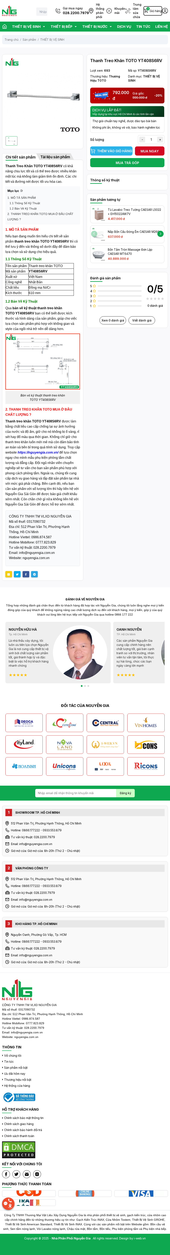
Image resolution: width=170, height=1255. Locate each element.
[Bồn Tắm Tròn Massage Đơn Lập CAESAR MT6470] (98, 254)
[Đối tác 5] (24, 744)
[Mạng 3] (27, 1174)
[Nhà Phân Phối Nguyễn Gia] (18, 1097)
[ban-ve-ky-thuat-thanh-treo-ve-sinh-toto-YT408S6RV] (42, 362)
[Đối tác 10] (64, 766)
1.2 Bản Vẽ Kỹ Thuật (23, 208)
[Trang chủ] (4, 27)
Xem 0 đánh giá (113, 320)
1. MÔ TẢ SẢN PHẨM (21, 197)
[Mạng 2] (16, 1174)
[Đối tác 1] (24, 722)
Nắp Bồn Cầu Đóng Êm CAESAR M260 (133, 231)
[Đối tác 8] (146, 744)
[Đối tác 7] (105, 744)
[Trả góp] (29, 1202)
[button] (160, 234)
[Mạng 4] (37, 1174)
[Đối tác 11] (105, 766)
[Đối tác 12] (146, 766)
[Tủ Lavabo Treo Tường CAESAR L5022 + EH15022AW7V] (98, 214)
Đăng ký (125, 793)
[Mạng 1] (6, 1174)
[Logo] (9, 11)
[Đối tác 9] (24, 766)
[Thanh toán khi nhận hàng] (29, 1193)
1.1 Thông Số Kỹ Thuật (25, 203)
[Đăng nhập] (165, 11)
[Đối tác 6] (64, 744)
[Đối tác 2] (64, 722)
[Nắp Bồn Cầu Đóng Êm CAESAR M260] (98, 234)
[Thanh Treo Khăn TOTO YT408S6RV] (43, 95)
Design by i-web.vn (132, 1238)
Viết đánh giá (142, 320)
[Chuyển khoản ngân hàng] (85, 1193)
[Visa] (141, 1193)
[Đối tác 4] (146, 722)
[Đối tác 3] (105, 722)
